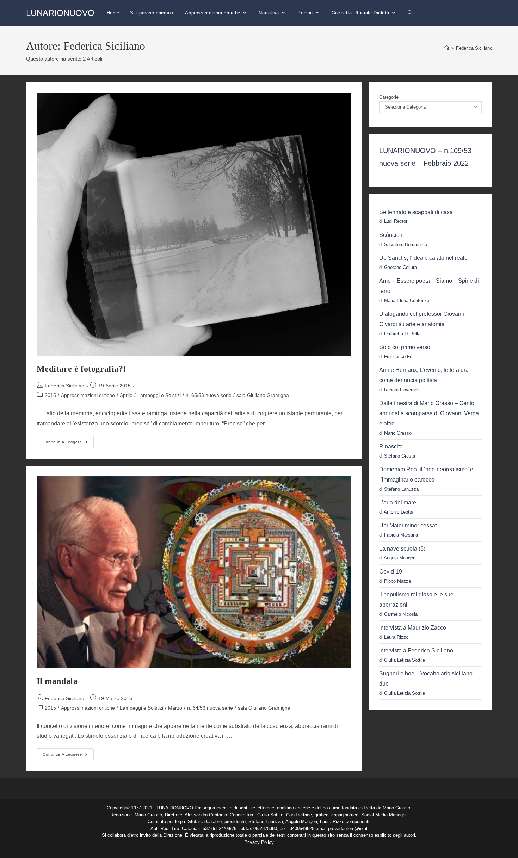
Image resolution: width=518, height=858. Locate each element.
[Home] (446, 48)
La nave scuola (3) (402, 549)
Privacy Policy (259, 842)
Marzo (175, 708)
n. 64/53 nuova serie (210, 708)
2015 (50, 395)
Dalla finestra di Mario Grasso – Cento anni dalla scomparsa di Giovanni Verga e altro (429, 413)
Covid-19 (390, 572)
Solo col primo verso (404, 347)
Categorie (389, 97)
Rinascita (391, 446)
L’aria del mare (397, 502)
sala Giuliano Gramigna (262, 395)
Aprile (126, 395)
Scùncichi (391, 235)
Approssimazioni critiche (88, 395)
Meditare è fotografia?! (82, 368)
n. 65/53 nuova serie (209, 395)
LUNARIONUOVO (60, 13)
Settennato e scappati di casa (416, 212)
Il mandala (57, 681)
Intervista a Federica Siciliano (416, 651)
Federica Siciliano (474, 48)
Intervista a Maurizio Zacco (412, 628)
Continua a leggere (68, 443)
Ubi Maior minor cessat (408, 525)
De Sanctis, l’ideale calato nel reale (423, 258)
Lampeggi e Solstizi (159, 395)
